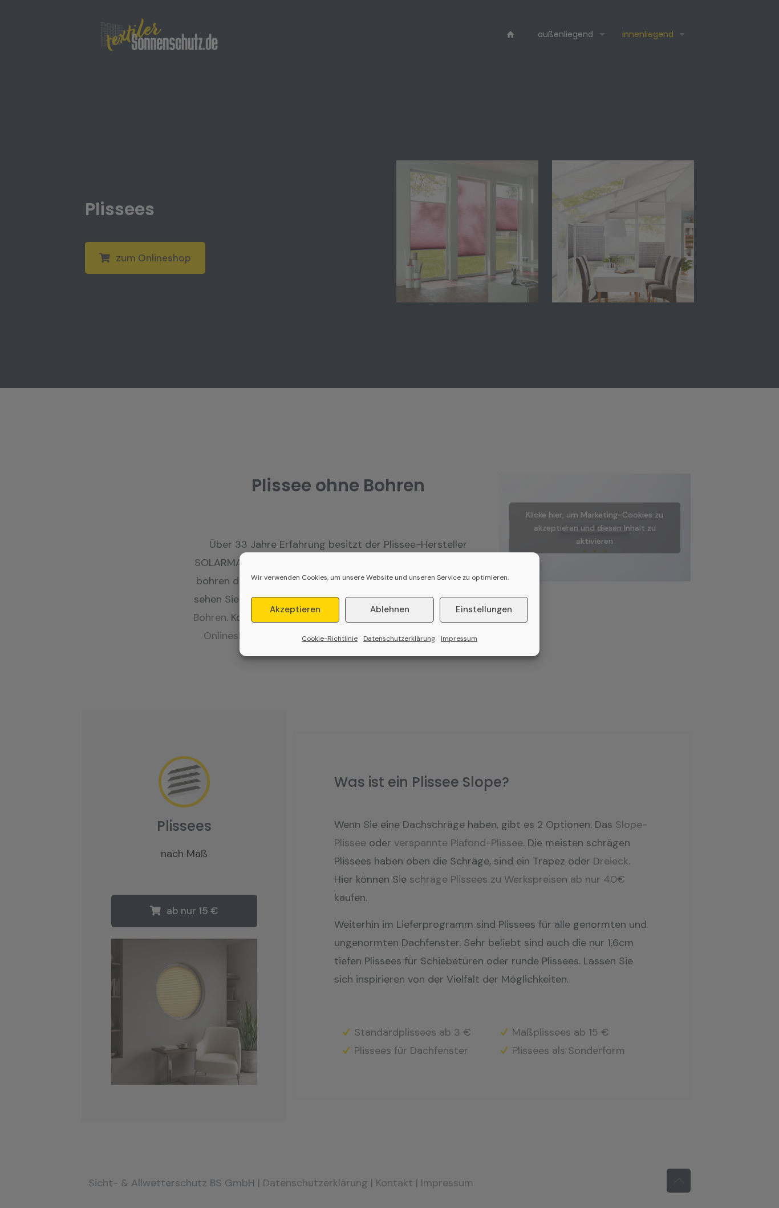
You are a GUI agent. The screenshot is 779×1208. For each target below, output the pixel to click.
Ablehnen (389, 609)
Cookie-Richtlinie (330, 638)
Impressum (459, 638)
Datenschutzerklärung (399, 638)
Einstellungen (484, 609)
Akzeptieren (295, 609)
